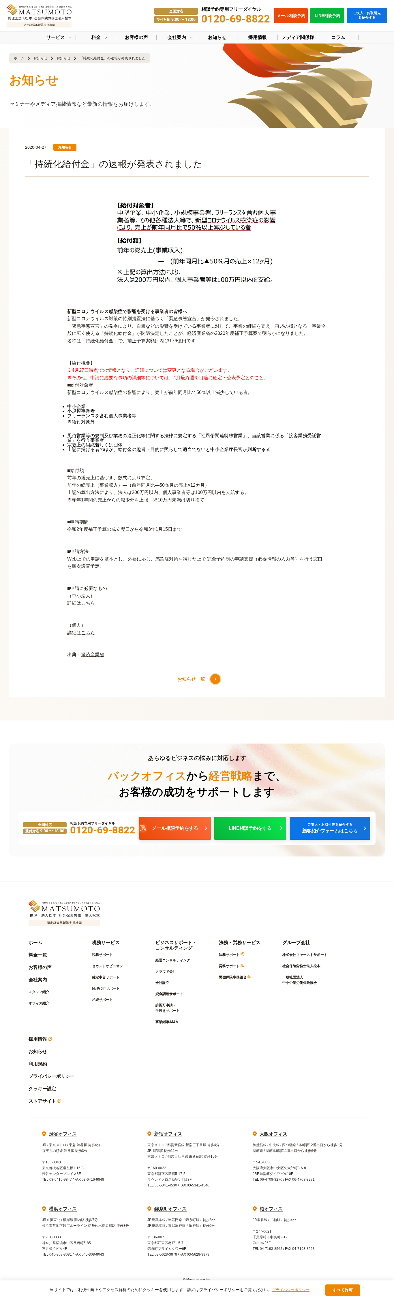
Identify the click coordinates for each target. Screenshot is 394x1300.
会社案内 (38, 979)
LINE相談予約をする (250, 828)
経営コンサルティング (172, 960)
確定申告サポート (106, 977)
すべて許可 (343, 1290)
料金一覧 (38, 954)
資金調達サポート (169, 994)
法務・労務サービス (239, 942)
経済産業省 (92, 654)
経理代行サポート (106, 988)
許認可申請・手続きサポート (167, 1008)
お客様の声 (40, 967)
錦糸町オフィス (170, 1208)
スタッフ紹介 (39, 992)
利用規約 (38, 1063)
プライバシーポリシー (52, 1076)
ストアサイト (43, 1101)
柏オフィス (271, 1208)
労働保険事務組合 (233, 977)
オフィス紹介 (39, 1003)
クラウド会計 (165, 971)
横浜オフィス (63, 1208)
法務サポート (230, 955)
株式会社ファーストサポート (304, 955)
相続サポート (102, 1000)
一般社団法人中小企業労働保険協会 (299, 980)
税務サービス (106, 942)
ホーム (19, 58)
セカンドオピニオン (107, 966)
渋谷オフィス (63, 1133)
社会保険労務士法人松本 (301, 966)
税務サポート (102, 955)
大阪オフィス (273, 1133)
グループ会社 (296, 942)
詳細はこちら (81, 603)
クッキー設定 (42, 1088)
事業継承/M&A (166, 1022)
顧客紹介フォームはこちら (330, 827)
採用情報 (38, 1039)
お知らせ (40, 58)
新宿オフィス (168, 1133)
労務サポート (230, 966)
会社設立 (162, 983)
